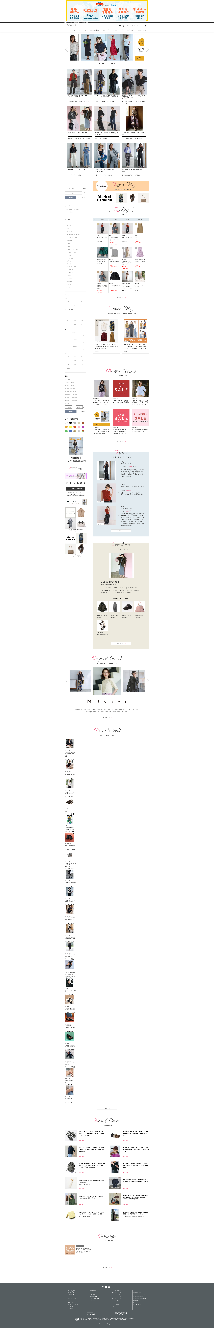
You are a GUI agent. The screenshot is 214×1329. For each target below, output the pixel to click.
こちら (118, 1319)
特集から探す (71, 1303)
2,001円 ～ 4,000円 (70, 382)
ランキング (106, 30)
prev (67, 49)
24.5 (75, 317)
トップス (68, 223)
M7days (115, 30)
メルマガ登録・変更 (94, 1299)
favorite (123, 26)
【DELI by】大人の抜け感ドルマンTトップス (70, 937)
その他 (68, 287)
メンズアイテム (70, 273)
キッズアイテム (70, 270)
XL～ (75, 305)
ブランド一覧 (82, 30)
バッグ (68, 246)
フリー (81, 305)
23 (75, 313)
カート (120, 26)
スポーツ (68, 261)
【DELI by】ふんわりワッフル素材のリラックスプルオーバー (70, 774)
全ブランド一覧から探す (72, 209)
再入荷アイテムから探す (73, 1305)
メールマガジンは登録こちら (76, 489)
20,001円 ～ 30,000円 (71, 400)
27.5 (75, 324)
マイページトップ (94, 1293)
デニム (68, 229)
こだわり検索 (130, 30)
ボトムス (68, 226)
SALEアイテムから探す (73, 1301)
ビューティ (69, 264)
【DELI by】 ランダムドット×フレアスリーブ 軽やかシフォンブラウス (70, 754)
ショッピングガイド (116, 1290)
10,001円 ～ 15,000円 (71, 394)
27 (68, 324)
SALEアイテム (142, 30)
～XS (68, 301)
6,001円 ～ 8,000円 (70, 388)
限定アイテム (69, 281)
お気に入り (92, 1301)
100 (75, 360)
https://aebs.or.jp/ (123, 1319)
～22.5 (68, 313)
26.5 (82, 321)
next (146, 49)
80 (75, 357)
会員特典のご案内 (116, 1301)
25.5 (68, 321)
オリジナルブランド (71, 212)
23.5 (82, 313)
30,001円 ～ (68, 403)
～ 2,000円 (68, 380)
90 (81, 357)
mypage (116, 26)
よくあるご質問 (115, 1305)
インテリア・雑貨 (71, 267)
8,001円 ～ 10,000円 (70, 391)
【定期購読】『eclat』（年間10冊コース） (70, 828)
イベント (68, 284)
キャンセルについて (116, 1297)
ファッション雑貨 (71, 252)
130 (75, 364)
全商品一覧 (70, 1307)
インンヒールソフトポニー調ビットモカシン (70, 1045)
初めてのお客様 (115, 1303)
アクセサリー (69, 255)
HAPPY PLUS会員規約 (138, 1297)
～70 (68, 357)
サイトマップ (136, 1290)
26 (75, 321)
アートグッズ (69, 278)
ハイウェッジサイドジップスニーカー (70, 846)
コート (68, 243)
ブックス (68, 275)
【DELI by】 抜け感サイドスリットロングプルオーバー (70, 919)
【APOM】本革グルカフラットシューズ (70, 973)
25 (81, 317)
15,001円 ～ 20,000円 (71, 397)
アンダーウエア (70, 258)
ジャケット (69, 240)
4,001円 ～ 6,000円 (70, 385)
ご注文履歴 (92, 1295)
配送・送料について (116, 1293)
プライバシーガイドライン (139, 1295)
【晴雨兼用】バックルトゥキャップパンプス (70, 1008)
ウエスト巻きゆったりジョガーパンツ (70, 955)
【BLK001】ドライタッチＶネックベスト (70, 900)
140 (82, 364)
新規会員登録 (93, 1290)
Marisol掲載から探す (72, 1297)
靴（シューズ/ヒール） (72, 249)
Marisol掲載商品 (94, 30)
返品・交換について (116, 1299)
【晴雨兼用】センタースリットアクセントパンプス (70, 1027)
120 (68, 364)
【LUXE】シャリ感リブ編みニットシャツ (70, 792)
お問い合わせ (115, 1307)
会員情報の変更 (93, 1297)
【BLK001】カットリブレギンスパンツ (70, 883)
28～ (82, 324)
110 (82, 360)
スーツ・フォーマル (71, 237)
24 (68, 317)
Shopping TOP (71, 1290)
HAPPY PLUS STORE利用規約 (140, 1299)
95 (68, 360)
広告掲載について (137, 1293)
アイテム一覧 (71, 30)
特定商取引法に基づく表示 (139, 1305)
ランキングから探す (72, 1299)
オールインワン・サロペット (74, 234)
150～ (68, 368)
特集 (122, 30)
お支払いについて (116, 1295)
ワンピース (69, 232)
